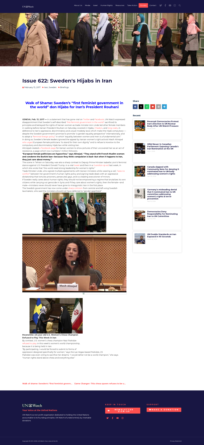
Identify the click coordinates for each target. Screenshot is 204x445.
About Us (78, 5)
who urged (27, 142)
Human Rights (107, 5)
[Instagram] (174, 5)
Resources (119, 5)
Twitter (86, 119)
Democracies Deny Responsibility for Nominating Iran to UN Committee (162, 213)
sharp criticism (75, 188)
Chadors (99, 128)
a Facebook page (47, 148)
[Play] (74, 263)
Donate (143, 5)
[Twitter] (160, 5)
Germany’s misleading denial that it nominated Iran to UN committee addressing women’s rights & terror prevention (162, 194)
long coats (113, 128)
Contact (152, 5)
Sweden (53, 87)
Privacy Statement (176, 441)
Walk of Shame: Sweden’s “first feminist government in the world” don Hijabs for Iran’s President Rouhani (74, 105)
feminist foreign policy (44, 136)
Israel (95, 5)
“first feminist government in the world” (85, 122)
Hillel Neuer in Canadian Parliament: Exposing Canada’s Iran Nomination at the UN (162, 146)
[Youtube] (170, 5)
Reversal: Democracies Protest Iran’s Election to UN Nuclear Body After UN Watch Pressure (163, 123)
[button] (180, 5)
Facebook (99, 119)
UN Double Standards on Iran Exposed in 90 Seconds (161, 235)
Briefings (64, 87)
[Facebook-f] (165, 5)
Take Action (132, 5)
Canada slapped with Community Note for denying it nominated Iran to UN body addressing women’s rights (163, 170)
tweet (77, 165)
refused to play (29, 343)
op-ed (101, 165)
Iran (46, 87)
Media (87, 5)
